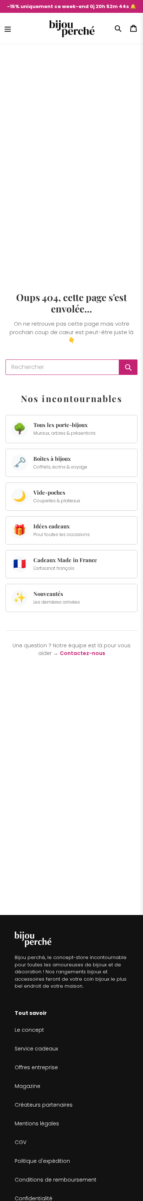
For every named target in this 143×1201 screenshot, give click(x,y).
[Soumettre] (128, 367)
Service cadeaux (36, 1048)
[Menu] (7, 28)
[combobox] (62, 367)
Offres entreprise (36, 1067)
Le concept (29, 1030)
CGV (20, 1142)
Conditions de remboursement (55, 1179)
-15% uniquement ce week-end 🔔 (71, 6)
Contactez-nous (82, 653)
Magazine (27, 1086)
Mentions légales (37, 1123)
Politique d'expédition (42, 1161)
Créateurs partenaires (44, 1104)
